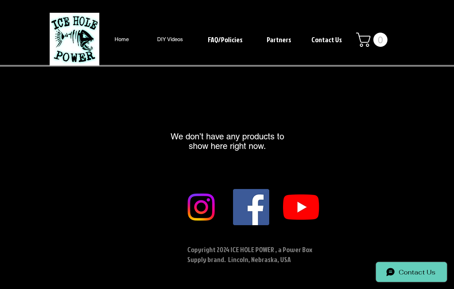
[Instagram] (201, 207)
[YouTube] (301, 207)
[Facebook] (251, 207)
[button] (373, 40)
